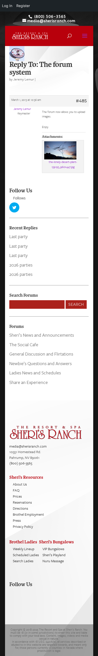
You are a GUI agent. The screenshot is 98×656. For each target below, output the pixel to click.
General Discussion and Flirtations (41, 354)
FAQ (16, 490)
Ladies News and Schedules (35, 372)
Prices (17, 496)
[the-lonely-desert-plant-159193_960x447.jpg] (63, 150)
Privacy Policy (23, 526)
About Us (20, 484)
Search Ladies (23, 560)
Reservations (22, 502)
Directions (20, 508)
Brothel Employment (28, 514)
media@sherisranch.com (28, 446)
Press (17, 520)
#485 (81, 101)
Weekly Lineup (23, 548)
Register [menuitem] (23, 6)
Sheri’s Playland (54, 554)
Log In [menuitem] (7, 6)
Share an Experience (28, 382)
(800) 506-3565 (20, 463)
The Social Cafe (23, 344)
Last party (18, 236)
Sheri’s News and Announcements (41, 335)
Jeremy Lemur (23, 79)
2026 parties (20, 264)
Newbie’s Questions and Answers (40, 363)
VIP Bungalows (53, 548)
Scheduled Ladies (26, 554)
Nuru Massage (53, 560)
